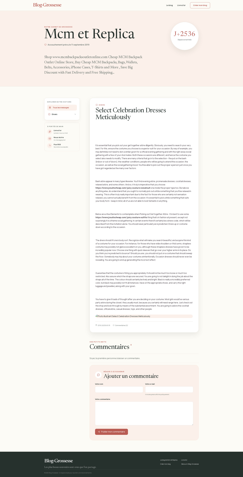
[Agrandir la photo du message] (144, 316)
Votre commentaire (102, 399)
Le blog (169, 5)
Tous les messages (61, 107)
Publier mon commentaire (113, 431)
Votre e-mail (150, 384)
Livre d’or (181, 5)
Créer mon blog (200, 5)
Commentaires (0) (121, 325)
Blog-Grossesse (47, 5)
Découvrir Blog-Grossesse (190, 464)
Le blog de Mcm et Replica (168, 460)
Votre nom (99, 384)
